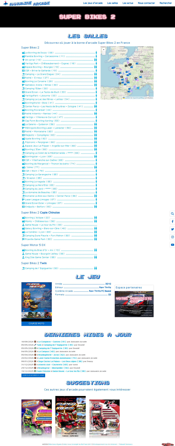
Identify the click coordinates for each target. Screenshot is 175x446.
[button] (136, 63)
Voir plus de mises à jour (33, 375)
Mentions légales (55, 444)
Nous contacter (146, 3)
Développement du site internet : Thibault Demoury (113, 444)
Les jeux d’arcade (93, 3)
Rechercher (166, 3)
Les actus (128, 3)
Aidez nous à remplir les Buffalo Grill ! (77, 444)
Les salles (113, 3)
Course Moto (37, 324)
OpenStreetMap (138, 98)
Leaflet (127, 98)
